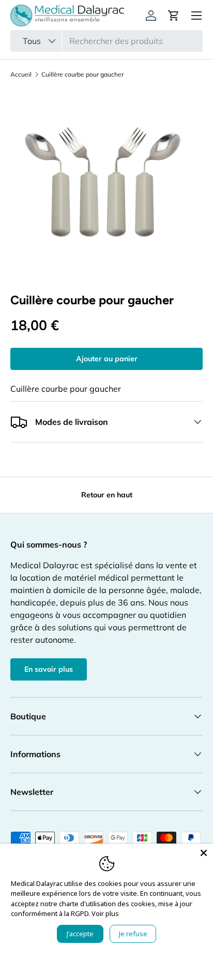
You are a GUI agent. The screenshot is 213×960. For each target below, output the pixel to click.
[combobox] (106, 41)
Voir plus (105, 913)
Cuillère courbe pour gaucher (82, 74)
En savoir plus (48, 669)
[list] (106, 186)
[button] (173, 15)
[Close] (204, 853)
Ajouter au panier (107, 358)
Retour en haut (106, 494)
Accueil (21, 74)
